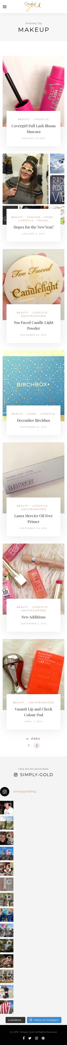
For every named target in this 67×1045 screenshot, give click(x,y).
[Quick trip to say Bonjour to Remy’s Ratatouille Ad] (6, 976)
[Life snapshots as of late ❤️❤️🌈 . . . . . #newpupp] (6, 915)
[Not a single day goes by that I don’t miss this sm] (6, 807)
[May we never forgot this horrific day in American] (6, 961)
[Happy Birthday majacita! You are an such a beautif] (6, 838)
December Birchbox (33, 420)
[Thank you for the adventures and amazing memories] (6, 945)
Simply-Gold (36, 774)
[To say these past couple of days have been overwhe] (6, 853)
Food (48, 217)
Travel (43, 220)
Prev (36, 738)
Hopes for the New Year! (34, 226)
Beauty (24, 119)
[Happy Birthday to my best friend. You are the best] (6, 899)
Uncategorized (33, 316)
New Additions (33, 616)
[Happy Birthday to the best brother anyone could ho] (6, 823)
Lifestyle (41, 119)
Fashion (33, 217)
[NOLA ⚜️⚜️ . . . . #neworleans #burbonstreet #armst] (6, 884)
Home (31, 413)
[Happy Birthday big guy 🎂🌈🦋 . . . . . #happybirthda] (6, 869)
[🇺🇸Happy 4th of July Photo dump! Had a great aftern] (6, 1007)
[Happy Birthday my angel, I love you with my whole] (6, 991)
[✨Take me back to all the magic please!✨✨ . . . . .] (6, 930)
